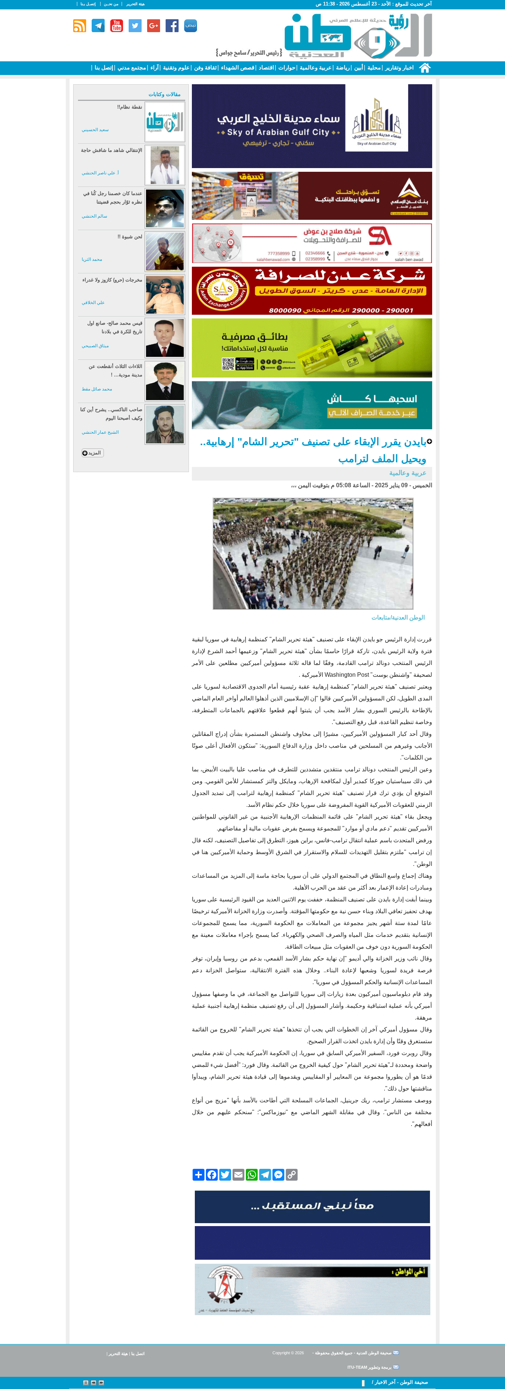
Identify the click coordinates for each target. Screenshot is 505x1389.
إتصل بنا (103, 67)
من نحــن (111, 4)
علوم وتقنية (176, 67)
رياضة (342, 67)
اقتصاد (265, 67)
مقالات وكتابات (165, 94)
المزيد (94, 452)
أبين (358, 67)
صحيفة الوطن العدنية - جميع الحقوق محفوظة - (351, 1353)
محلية (373, 67)
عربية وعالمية (315, 67)
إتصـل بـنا (88, 4)
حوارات (286, 67)
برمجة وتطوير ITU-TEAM (370, 1367)
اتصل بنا (138, 1353)
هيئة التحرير (135, 4)
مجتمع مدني (131, 67)
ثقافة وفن (205, 67)
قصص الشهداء (237, 67)
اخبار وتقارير (399, 67)
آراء (154, 67)
